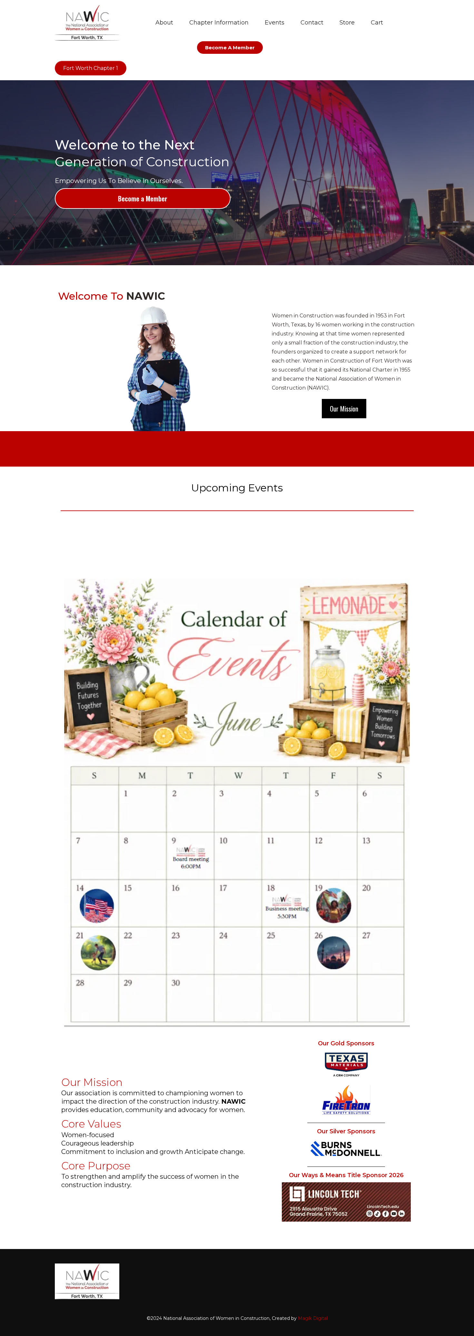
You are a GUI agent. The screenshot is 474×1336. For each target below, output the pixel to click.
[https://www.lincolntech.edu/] (346, 1202)
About (164, 22)
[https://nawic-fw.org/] (87, 23)
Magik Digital (313, 1318)
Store (347, 22)
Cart (377, 22)
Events (274, 22)
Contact (312, 22)
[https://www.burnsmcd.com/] (346, 1148)
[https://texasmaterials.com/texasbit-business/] (346, 1064)
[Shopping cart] (402, 23)
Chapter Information (219, 22)
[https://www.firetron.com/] (346, 1100)
